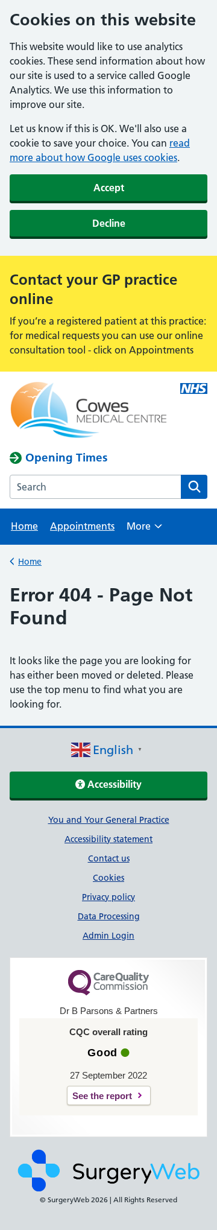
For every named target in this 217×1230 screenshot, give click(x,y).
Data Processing (109, 916)
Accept (108, 188)
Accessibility (113, 784)
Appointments (82, 526)
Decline (108, 223)
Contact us (109, 858)
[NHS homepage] (89, 411)
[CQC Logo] (108, 992)
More (144, 530)
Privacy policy (108, 897)
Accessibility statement (108, 839)
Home (24, 526)
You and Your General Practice (108, 819)
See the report (102, 1096)
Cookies (108, 877)
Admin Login (108, 935)
